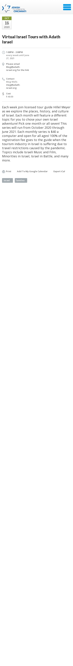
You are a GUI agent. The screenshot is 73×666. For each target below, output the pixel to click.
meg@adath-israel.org (13, 86)
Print (8, 171)
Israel (7, 180)
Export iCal (59, 171)
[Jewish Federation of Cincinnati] (14, 8)
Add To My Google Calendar (32, 171)
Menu (67, 7)
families (20, 180)
